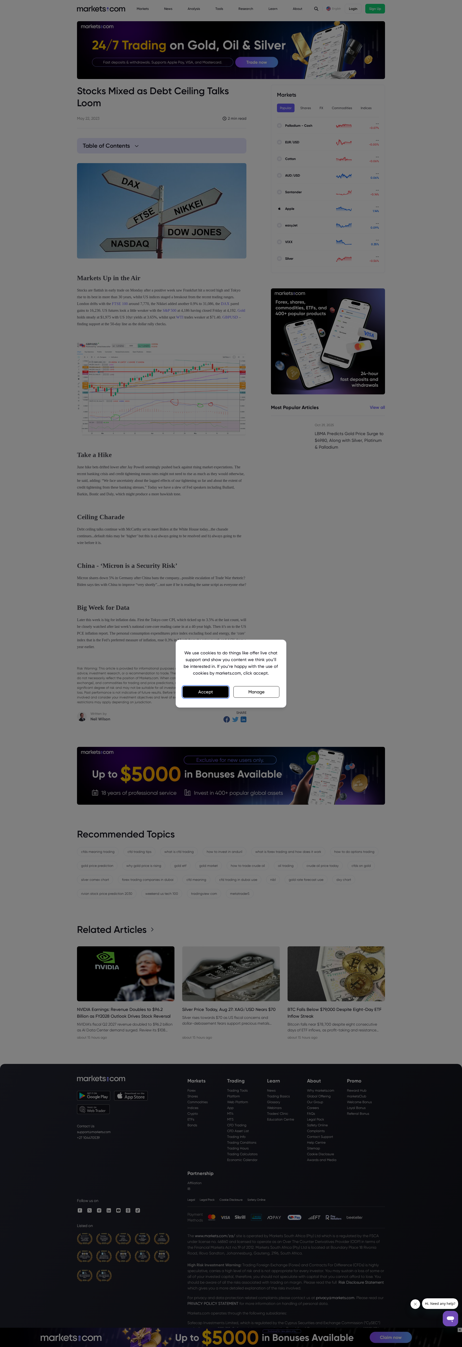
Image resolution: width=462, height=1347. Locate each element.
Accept (205, 691)
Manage (256, 691)
